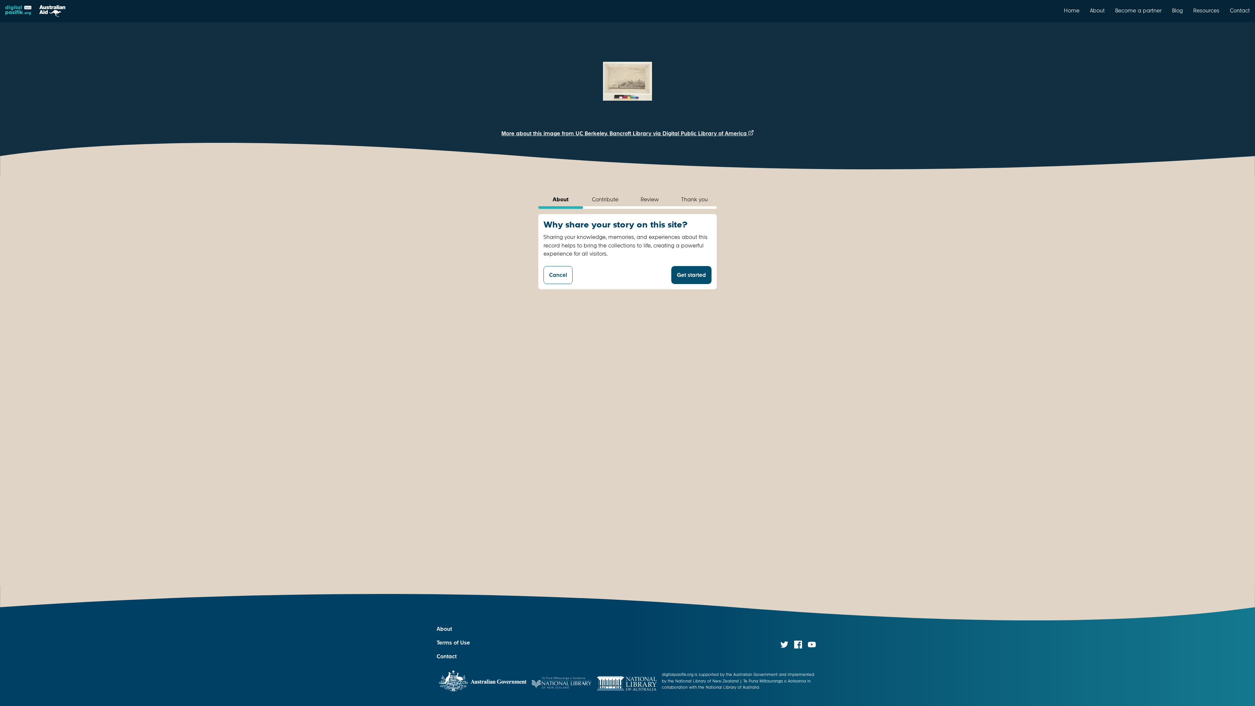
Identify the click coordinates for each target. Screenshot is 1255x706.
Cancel (558, 275)
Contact (1240, 10)
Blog (1177, 10)
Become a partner (1138, 10)
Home (1071, 10)
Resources (1206, 10)
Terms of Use (453, 642)
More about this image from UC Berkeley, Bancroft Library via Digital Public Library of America (624, 133)
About (1097, 10)
